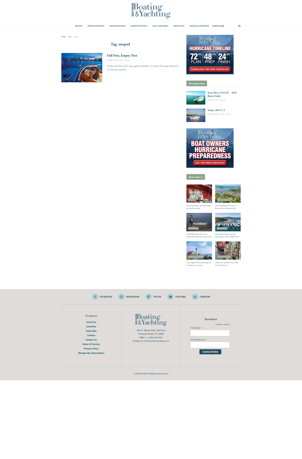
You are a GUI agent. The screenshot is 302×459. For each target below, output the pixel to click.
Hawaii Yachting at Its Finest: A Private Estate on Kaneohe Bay (226, 207)
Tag (69, 36)
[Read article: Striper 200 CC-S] (195, 115)
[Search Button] (239, 26)
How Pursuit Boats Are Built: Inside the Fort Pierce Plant (198, 207)
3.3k (127, 60)
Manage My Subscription (91, 352)
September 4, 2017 (216, 114)
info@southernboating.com (156, 340)
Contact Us (91, 339)
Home (63, 36)
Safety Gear (224, 257)
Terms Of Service (91, 344)
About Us (91, 322)
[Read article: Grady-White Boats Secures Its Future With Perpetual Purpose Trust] (199, 222)
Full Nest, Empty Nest (122, 55)
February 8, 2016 (115, 60)
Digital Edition (199, 25)
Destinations (96, 25)
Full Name (196, 327)
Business (193, 228)
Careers (91, 335)
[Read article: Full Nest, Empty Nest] (81, 67)
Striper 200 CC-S (216, 110)
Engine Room (117, 25)
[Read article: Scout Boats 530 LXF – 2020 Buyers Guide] (195, 98)
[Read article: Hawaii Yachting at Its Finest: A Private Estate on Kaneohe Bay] (228, 193)
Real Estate (224, 200)
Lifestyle (179, 25)
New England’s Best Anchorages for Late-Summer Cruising (198, 263)
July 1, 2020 (213, 100)
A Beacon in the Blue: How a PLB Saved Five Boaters (226, 263)
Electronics (160, 25)
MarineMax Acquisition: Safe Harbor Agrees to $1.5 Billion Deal (227, 235)
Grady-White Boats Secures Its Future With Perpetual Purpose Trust (199, 235)
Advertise (91, 326)
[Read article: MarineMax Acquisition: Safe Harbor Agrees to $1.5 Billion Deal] (228, 222)
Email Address (198, 339)
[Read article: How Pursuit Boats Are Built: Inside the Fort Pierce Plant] (199, 193)
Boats (78, 25)
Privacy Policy (91, 348)
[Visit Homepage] (151, 11)
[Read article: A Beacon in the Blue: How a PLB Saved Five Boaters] (228, 250)
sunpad (75, 36)
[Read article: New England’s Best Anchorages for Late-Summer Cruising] (199, 250)
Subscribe (218, 25)
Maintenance (139, 25)
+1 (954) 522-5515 (154, 337)
